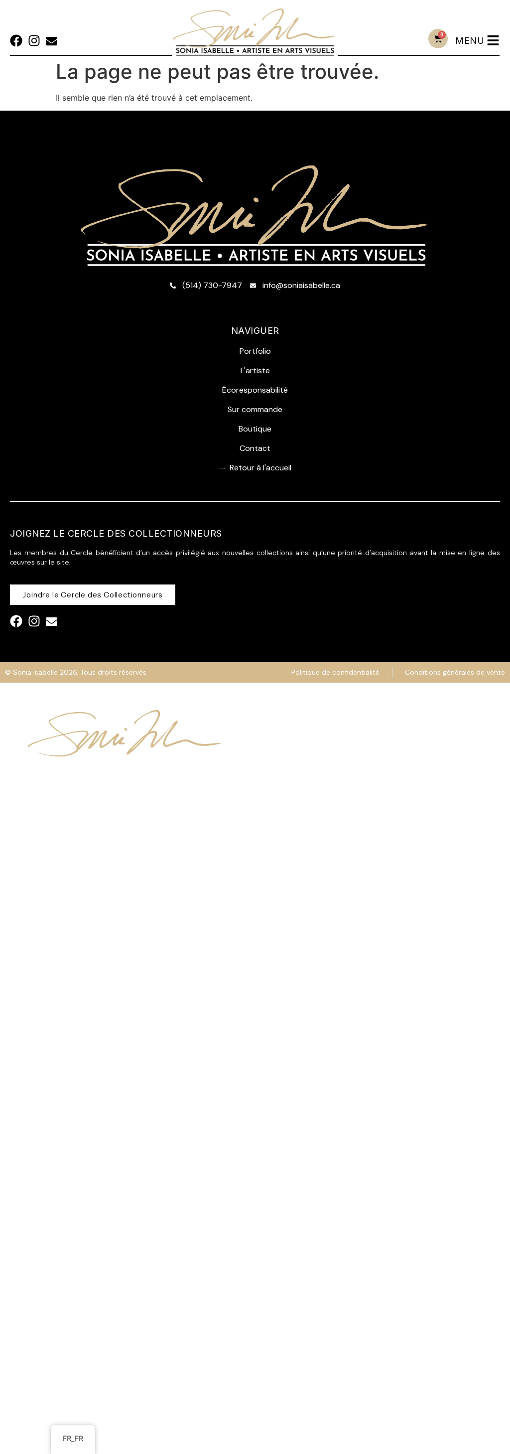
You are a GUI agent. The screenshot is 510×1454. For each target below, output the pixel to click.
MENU (469, 40)
